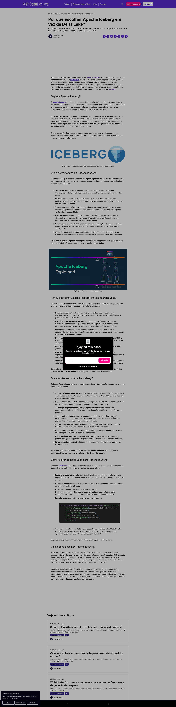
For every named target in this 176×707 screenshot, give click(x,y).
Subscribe (104, 360)
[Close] (111, 338)
